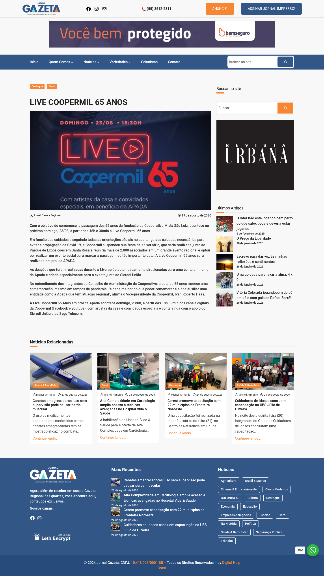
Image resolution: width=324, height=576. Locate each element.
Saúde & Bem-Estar (45, 385)
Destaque (37, 86)
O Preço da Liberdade (253, 238)
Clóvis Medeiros (276, 489)
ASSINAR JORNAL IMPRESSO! (271, 9)
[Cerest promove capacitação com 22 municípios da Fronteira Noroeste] (115, 512)
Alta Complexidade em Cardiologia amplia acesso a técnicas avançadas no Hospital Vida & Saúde (127, 407)
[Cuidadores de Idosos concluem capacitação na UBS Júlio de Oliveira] (115, 527)
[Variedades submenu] (129, 62)
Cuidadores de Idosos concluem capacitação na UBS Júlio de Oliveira (260, 405)
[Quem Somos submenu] (72, 62)
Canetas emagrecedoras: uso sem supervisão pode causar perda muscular (60, 405)
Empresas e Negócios (236, 515)
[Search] (285, 62)
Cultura (253, 498)
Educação (250, 506)
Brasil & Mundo (255, 480)
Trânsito (227, 541)
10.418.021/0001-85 (147, 563)
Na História (229, 523)
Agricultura (228, 480)
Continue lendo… (45, 438)
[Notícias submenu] (98, 62)
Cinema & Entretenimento (239, 489)
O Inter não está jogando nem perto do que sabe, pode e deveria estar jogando (264, 223)
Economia (228, 506)
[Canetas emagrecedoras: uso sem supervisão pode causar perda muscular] (115, 483)
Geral (52, 86)
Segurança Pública (269, 532)
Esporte (264, 515)
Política (250, 523)
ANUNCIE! (219, 9)
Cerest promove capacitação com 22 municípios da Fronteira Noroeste (194, 405)
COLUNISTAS (230, 498)
